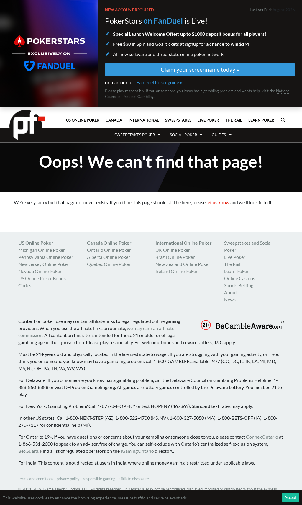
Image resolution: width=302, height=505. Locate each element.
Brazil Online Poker (175, 257)
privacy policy (68, 478)
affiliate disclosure (134, 478)
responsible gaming (99, 478)
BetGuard (28, 451)
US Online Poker (82, 120)
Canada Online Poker (109, 243)
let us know (217, 202)
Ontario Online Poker (109, 250)
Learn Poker (261, 120)
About (230, 292)
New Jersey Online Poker (43, 264)
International (143, 120)
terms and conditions (35, 478)
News (230, 299)
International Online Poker (183, 243)
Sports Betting (238, 285)
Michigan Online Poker (41, 250)
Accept (290, 497)
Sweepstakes (178, 120)
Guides (219, 135)
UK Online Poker (172, 250)
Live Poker (208, 120)
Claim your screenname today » (200, 69)
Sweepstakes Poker (134, 135)
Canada (114, 120)
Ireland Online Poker (176, 271)
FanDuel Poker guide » (159, 82)
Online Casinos (239, 278)
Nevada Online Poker (40, 271)
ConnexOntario (262, 436)
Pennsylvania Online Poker (45, 257)
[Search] (283, 120)
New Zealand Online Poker (182, 264)
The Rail (233, 120)
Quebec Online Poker (109, 264)
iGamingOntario (137, 451)
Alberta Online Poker (108, 257)
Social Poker (183, 135)
